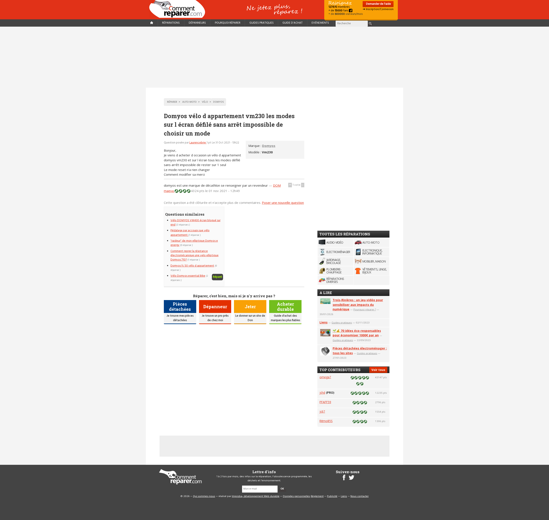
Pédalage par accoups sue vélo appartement (190, 232)
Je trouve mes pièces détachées (180, 318)
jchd (322, 392)
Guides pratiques (261, 23)
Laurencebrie (198, 142)
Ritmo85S (326, 421)
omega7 (325, 377)
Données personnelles (296, 496)
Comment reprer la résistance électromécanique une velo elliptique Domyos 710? (194, 255)
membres (339, 7)
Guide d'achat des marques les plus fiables (285, 318)
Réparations (171, 23)
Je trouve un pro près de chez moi (215, 318)
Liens (323, 322)
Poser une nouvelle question (283, 202)
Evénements (320, 23)
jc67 (322, 411)
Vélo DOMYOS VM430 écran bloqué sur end (195, 222)
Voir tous (378, 370)
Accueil (179, 9)
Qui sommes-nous (204, 496)
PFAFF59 (325, 402)
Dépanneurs (197, 23)
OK (282, 489)
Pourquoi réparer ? (364, 309)
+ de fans (339, 10)
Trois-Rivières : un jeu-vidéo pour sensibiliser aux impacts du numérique (358, 304)
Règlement (317, 496)
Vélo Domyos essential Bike (187, 276)
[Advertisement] (274, 57)
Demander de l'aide (378, 4)
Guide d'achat (292, 23)
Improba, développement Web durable (255, 496)
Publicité (332, 496)
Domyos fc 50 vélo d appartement (192, 266)
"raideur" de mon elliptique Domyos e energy (194, 243)
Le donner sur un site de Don (250, 318)
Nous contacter (359, 496)
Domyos (268, 145)
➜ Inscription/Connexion (378, 9)
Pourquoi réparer (227, 23)
